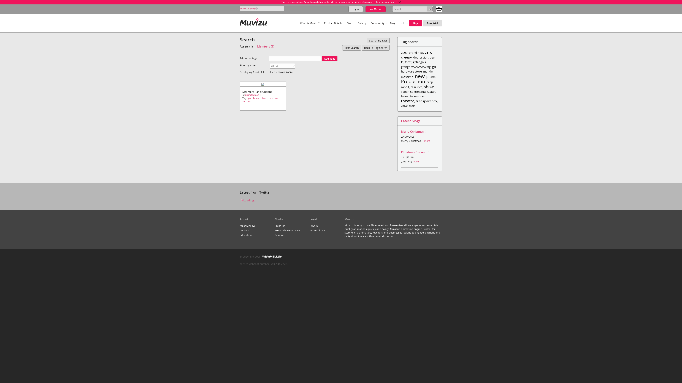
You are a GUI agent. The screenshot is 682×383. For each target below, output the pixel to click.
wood (258, 98)
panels (251, 98)
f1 (402, 62)
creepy (406, 57)
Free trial (432, 23)
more (427, 141)
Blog (392, 23)
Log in (356, 9)
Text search (352, 47)
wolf (412, 106)
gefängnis (419, 62)
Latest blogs (410, 121)
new (420, 76)
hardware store (411, 71)
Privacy (314, 225)
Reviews (279, 235)
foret (408, 62)
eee (432, 57)
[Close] (400, 2)
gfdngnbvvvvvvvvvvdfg (416, 67)
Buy (415, 23)
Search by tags (378, 40)
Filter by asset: (248, 65)
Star (432, 92)
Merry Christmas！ (414, 132)
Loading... (249, 200)
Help (402, 23)
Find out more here (385, 2)
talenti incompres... (414, 96)
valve (404, 106)
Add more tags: (249, 58)
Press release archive (287, 230)
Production (413, 81)
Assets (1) (246, 46)
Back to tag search (375, 47)
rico (420, 87)
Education (246, 235)
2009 (404, 53)
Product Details (333, 23)
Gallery (362, 23)
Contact (244, 230)
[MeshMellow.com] (271, 256)
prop (429, 82)
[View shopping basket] (439, 9)
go (434, 66)
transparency (426, 101)
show (429, 86)
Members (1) (265, 46)
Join (375, 9)
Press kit (280, 225)
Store (350, 23)
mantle (428, 71)
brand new (416, 53)
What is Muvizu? (310, 23)
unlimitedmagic (253, 94)
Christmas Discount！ (415, 152)
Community (377, 23)
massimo (407, 77)
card (428, 52)
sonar (405, 92)
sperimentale (419, 92)
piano (431, 76)
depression (420, 57)
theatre (407, 101)
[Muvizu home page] (253, 21)
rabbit (405, 87)
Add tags (329, 58)
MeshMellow (247, 225)
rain (413, 87)
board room (268, 98)
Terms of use (317, 230)
